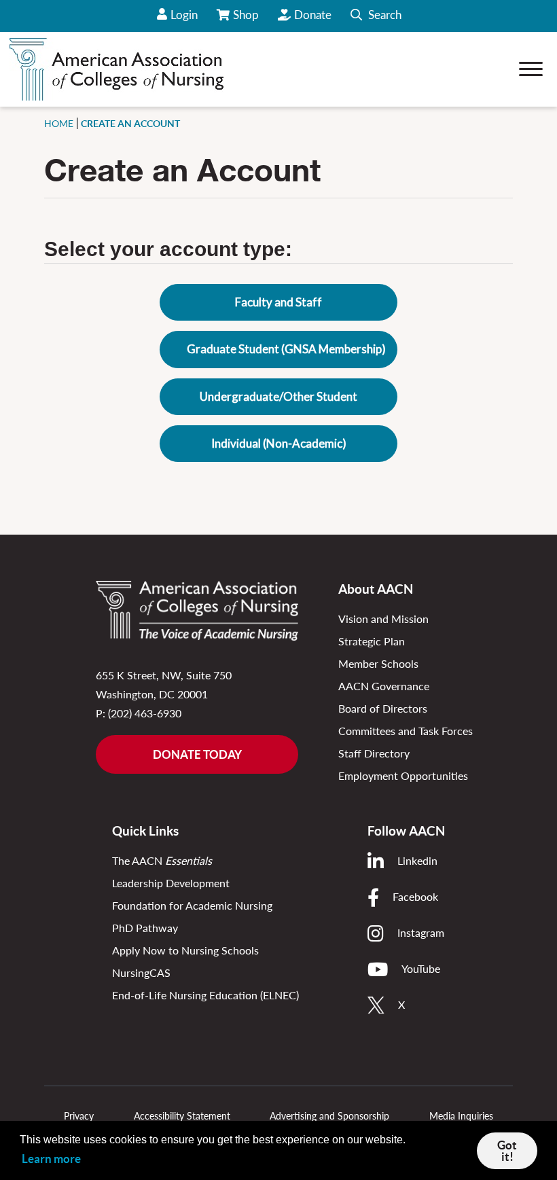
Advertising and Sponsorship (329, 1116)
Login (184, 14)
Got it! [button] (507, 1151)
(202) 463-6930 (144, 713)
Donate (312, 14)
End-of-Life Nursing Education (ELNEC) (205, 994)
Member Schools (378, 663)
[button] (376, 16)
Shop (247, 19)
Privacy (79, 1116)
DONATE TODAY (197, 754)
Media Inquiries (461, 1116)
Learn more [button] (51, 1158)
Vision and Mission (383, 618)
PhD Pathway (145, 927)
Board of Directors (382, 708)
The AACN (162, 860)
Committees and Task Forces (405, 730)
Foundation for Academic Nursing (192, 905)
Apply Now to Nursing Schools (185, 950)
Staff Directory (374, 753)
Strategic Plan (371, 640)
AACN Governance (383, 685)
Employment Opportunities (403, 775)
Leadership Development (171, 882)
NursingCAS (141, 972)
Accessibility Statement (182, 1116)
